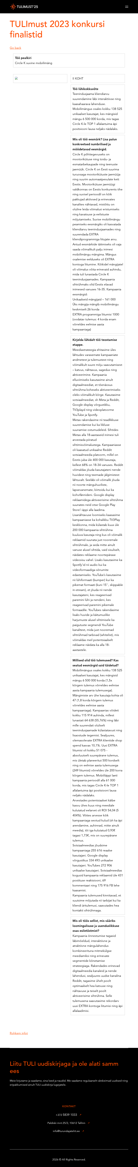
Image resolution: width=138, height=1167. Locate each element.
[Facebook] (63, 1141)
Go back (15, 48)
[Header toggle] (126, 7)
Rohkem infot (19, 1033)
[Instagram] (74, 1141)
